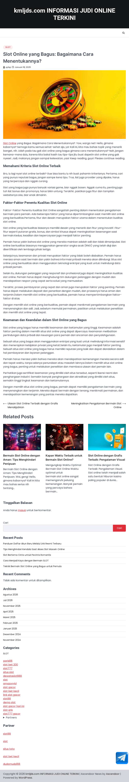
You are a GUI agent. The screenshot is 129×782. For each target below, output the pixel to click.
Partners (11, 717)
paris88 (7, 661)
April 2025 (8, 611)
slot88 (7, 698)
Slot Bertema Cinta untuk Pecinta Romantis (27, 555)
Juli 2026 (8, 600)
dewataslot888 (12, 676)
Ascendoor (113, 774)
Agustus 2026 (10, 594)
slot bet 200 (10, 664)
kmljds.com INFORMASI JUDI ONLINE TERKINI (52, 774)
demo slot (9, 702)
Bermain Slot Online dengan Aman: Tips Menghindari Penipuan (21, 459)
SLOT (8, 47)
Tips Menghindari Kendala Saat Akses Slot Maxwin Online (34, 549)
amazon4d (10, 683)
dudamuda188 (11, 764)
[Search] (123, 33)
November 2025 (11, 606)
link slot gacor (11, 695)
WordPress (25, 777)
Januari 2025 (10, 628)
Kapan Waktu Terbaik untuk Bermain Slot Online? (64, 457)
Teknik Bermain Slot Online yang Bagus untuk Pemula (32, 566)
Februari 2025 (10, 623)
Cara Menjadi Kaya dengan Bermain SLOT (26, 560)
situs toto (9, 749)
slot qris (8, 710)
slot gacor (9, 687)
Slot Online (9, 143)
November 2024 (12, 640)
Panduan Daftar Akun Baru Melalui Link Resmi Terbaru (32, 543)
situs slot (8, 672)
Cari (5, 523)
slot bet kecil (11, 691)
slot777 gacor (11, 714)
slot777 (7, 668)
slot (5, 680)
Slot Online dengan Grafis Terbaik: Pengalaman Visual (106, 457)
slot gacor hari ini (13, 706)
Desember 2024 (12, 634)
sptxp (8, 67)
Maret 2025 (9, 617)
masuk (22, 510)
